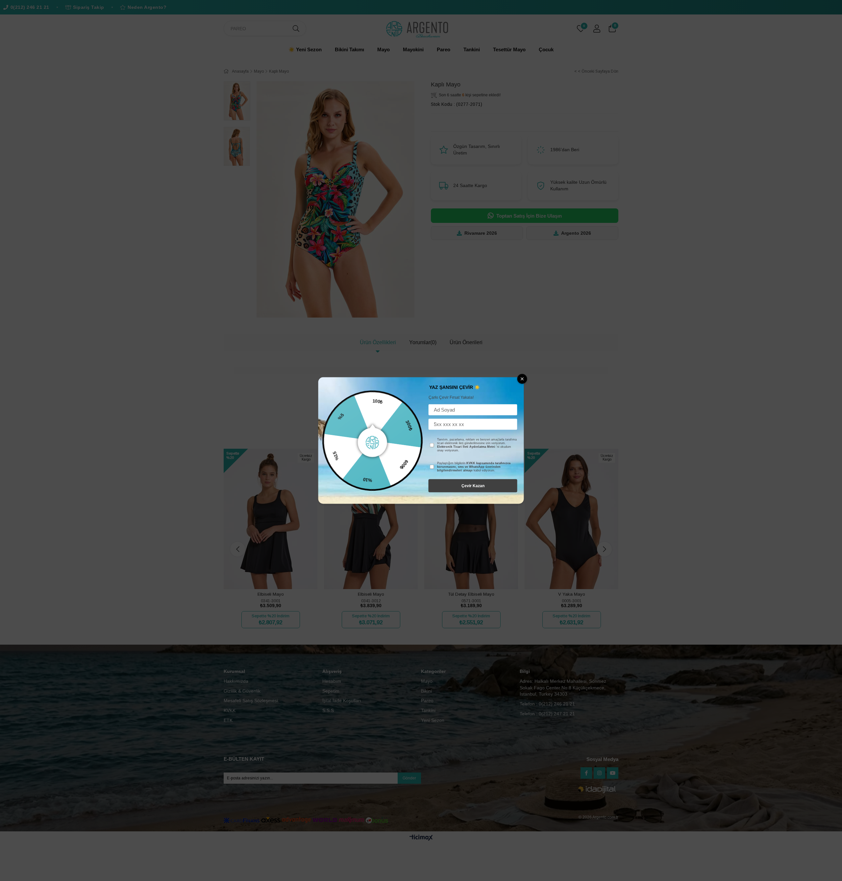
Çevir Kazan (472, 486)
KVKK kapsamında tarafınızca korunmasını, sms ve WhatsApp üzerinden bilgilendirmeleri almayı (473, 467)
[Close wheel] (522, 379)
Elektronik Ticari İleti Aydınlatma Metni (466, 446)
